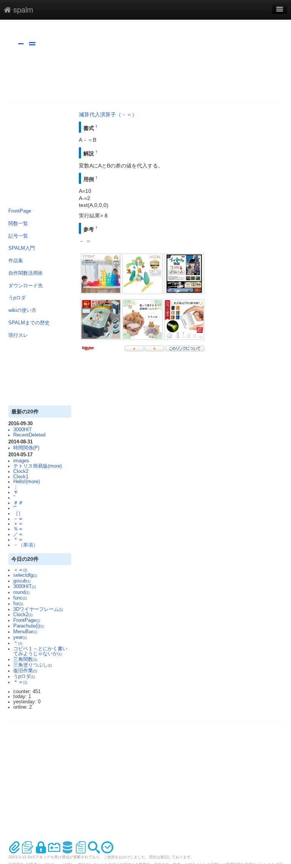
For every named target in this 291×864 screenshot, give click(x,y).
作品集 (15, 260)
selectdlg (25, 575)
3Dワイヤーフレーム (38, 609)
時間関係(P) (26, 448)
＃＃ (18, 503)
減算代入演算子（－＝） (108, 114)
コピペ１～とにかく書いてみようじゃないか (40, 651)
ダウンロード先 (25, 285)
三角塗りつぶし (32, 665)
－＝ (26, 43)
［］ (18, 513)
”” (14, 508)
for (18, 603)
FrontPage (19, 211)
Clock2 (20, 471)
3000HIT (22, 429)
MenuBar (25, 631)
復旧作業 (25, 670)
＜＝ (20, 570)
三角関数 (25, 659)
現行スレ (18, 335)
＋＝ (18, 523)
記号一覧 (18, 236)
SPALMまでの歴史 (29, 323)
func (20, 598)
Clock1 (20, 476)
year (20, 637)
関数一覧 (18, 223)
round (21, 592)
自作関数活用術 (25, 273)
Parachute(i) (28, 626)
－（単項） (25, 545)
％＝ (18, 529)
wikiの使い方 (22, 310)
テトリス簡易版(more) (37, 466)
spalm (22, 9)
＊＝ (18, 539)
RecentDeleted (29, 435)
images (21, 460)
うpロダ (17, 298)
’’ (14, 497)
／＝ (18, 534)
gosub (22, 581)
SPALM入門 (21, 248)
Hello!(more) (26, 481)
